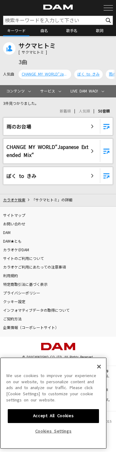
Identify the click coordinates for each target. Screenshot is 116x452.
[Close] (99, 366)
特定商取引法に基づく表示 (25, 284)
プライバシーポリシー (21, 293)
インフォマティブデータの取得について (36, 310)
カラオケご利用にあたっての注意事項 (34, 267)
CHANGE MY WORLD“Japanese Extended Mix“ (45, 74)
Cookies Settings (53, 431)
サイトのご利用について (23, 259)
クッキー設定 (14, 302)
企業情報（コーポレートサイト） (31, 328)
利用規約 (10, 276)
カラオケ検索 (14, 200)
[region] (53, 403)
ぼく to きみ (88, 74)
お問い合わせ (14, 224)
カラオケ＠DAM (16, 250)
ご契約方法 (12, 319)
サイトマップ (14, 215)
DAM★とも (12, 241)
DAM (7, 233)
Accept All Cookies (53, 416)
